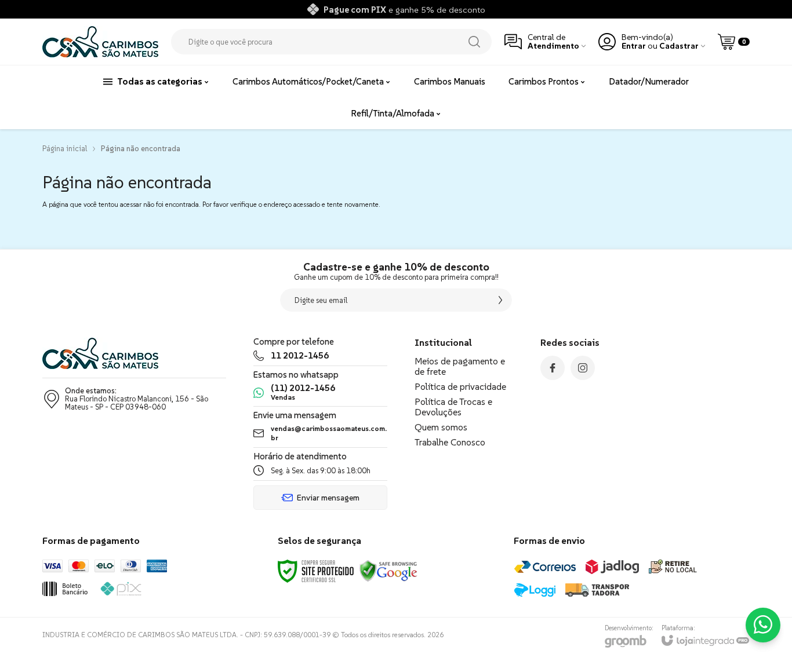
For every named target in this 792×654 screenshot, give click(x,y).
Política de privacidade (460, 386)
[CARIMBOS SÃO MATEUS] (100, 41)
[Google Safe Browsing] (388, 570)
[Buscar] (474, 41)
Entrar (634, 46)
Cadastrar (679, 46)
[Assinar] (500, 300)
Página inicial (64, 149)
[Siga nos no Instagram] (583, 368)
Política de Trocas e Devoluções (453, 407)
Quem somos (441, 427)
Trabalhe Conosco (450, 442)
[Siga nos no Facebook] (552, 368)
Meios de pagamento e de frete (460, 366)
